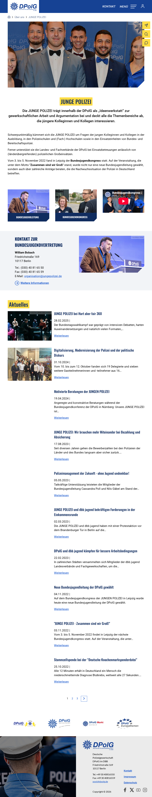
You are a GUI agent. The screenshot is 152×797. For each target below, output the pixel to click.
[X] (131, 789)
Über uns (19, 17)
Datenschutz (130, 782)
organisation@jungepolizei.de (43, 276)
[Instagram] (143, 789)
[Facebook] (126, 789)
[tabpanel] (25, 723)
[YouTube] (137, 789)
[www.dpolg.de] (9, 17)
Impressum (130, 776)
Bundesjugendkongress (75, 217)
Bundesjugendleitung (27, 217)
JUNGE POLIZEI (37, 17)
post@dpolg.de (100, 781)
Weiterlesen (61, 335)
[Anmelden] (141, 6)
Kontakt (108, 6)
